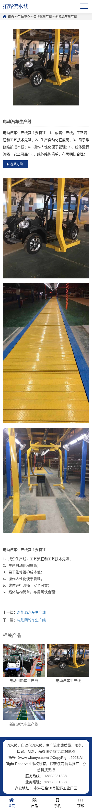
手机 (57, 806)
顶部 (80, 806)
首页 (11, 16)
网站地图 (68, 751)
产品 (34, 806)
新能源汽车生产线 (31, 612)
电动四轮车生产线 (31, 620)
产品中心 (24, 16)
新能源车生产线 (66, 16)
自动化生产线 (42, 16)
